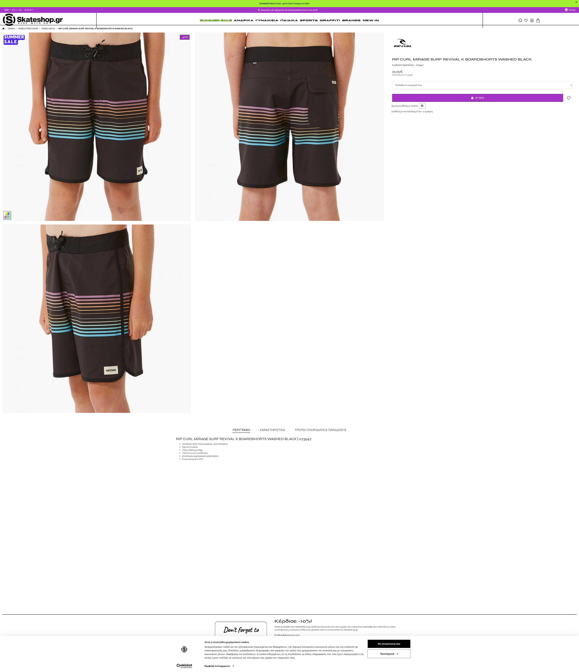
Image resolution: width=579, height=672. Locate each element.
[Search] (520, 20)
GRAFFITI (330, 20)
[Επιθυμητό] (569, 98)
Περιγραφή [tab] (241, 430)
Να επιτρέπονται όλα (389, 643)
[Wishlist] (526, 20)
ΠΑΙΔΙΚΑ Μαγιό (48, 28)
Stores (572, 9)
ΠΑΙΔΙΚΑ (289, 20)
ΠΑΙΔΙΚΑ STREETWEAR (28, 28)
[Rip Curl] (482, 43)
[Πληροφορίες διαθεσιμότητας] (422, 106)
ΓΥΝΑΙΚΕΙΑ (267, 20)
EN (13, 9)
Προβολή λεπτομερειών (217, 666)
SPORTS (309, 20)
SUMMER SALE (216, 20)
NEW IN (371, 20)
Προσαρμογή (387, 653)
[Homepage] (3, 28)
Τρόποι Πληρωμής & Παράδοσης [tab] (320, 430)
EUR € (28, 10)
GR (6, 9)
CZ (20, 9)
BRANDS (351, 20)
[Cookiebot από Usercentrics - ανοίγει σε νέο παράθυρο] (184, 666)
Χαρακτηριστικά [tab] (272, 430)
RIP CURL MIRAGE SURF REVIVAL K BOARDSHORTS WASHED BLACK (95, 28)
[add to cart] (538, 20)
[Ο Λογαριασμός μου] (532, 20)
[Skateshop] (33, 20)
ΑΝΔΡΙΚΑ (244, 20)
